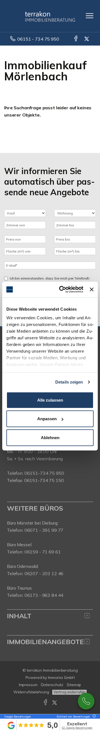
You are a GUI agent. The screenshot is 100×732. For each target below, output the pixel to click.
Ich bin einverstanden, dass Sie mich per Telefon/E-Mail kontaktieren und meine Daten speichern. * (50, 281)
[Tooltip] (93, 716)
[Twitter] (87, 39)
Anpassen (47, 418)
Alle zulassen (50, 399)
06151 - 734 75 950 (38, 39)
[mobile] (89, 16)
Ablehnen (50, 437)
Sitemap (74, 684)
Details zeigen (69, 382)
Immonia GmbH (61, 677)
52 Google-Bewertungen (77, 727)
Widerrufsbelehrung (31, 691)
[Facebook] (76, 39)
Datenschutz (52, 684)
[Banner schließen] (92, 289)
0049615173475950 (86, 701)
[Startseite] (50, 16)
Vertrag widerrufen (69, 692)
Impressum (28, 684)
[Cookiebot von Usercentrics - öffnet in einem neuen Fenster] (61, 289)
